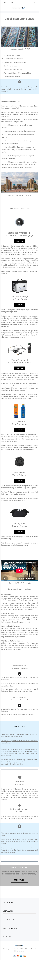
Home (3, 12)
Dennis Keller (19, 49)
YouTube (28, 583)
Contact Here (19, 726)
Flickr (28, 49)
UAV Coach (18, 583)
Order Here (19, 241)
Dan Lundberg (19, 195)
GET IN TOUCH (19, 880)
